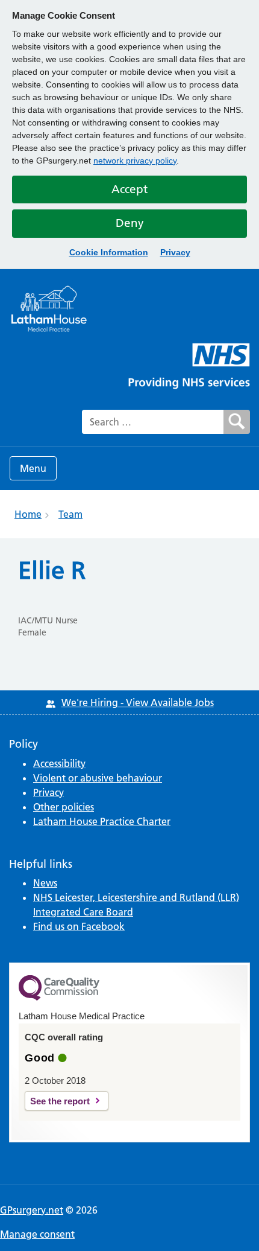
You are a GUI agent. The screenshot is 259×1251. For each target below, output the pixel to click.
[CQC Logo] (59, 997)
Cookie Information (108, 252)
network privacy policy (134, 160)
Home (28, 514)
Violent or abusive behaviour (97, 778)
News (45, 883)
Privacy (175, 252)
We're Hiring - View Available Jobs (137, 702)
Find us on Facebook (79, 926)
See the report (60, 1101)
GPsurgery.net (31, 1210)
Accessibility (59, 763)
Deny (130, 223)
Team (70, 514)
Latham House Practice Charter (101, 821)
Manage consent (37, 1234)
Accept (129, 189)
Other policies (63, 807)
